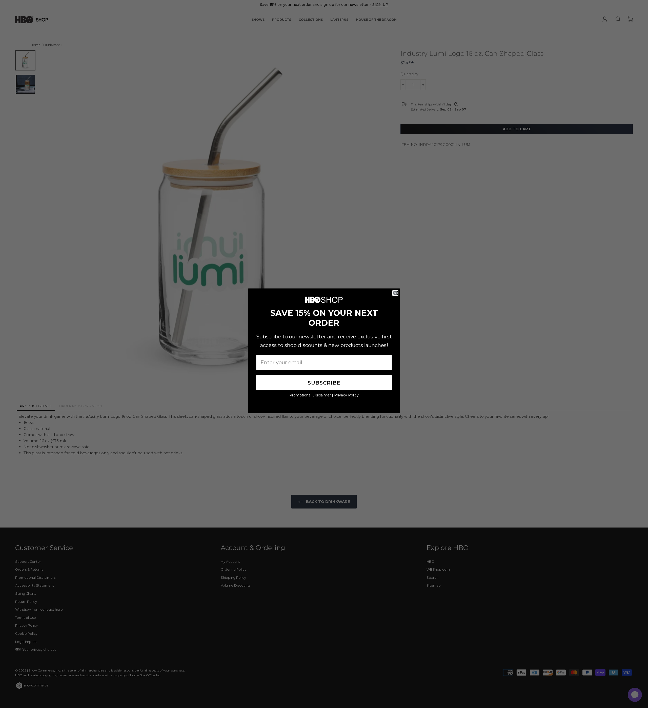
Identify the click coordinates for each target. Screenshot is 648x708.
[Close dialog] (395, 293)
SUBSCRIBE (324, 383)
